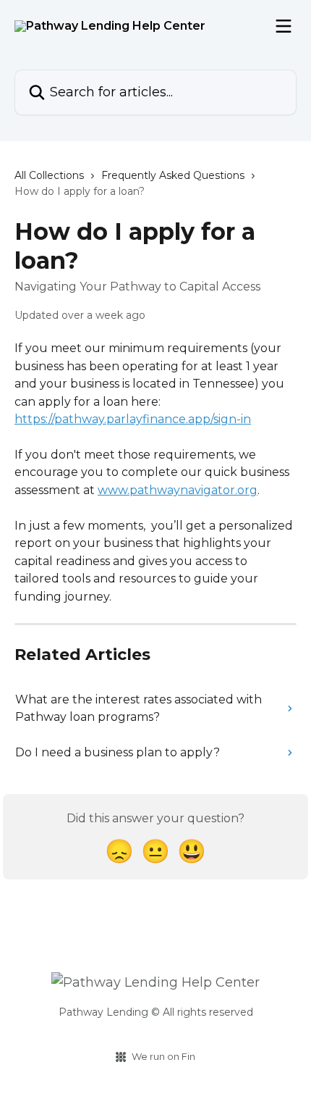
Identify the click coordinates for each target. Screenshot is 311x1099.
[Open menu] (283, 26)
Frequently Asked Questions (172, 175)
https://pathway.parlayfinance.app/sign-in (132, 419)
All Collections (49, 175)
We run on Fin (163, 1056)
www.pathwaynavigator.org (177, 490)
